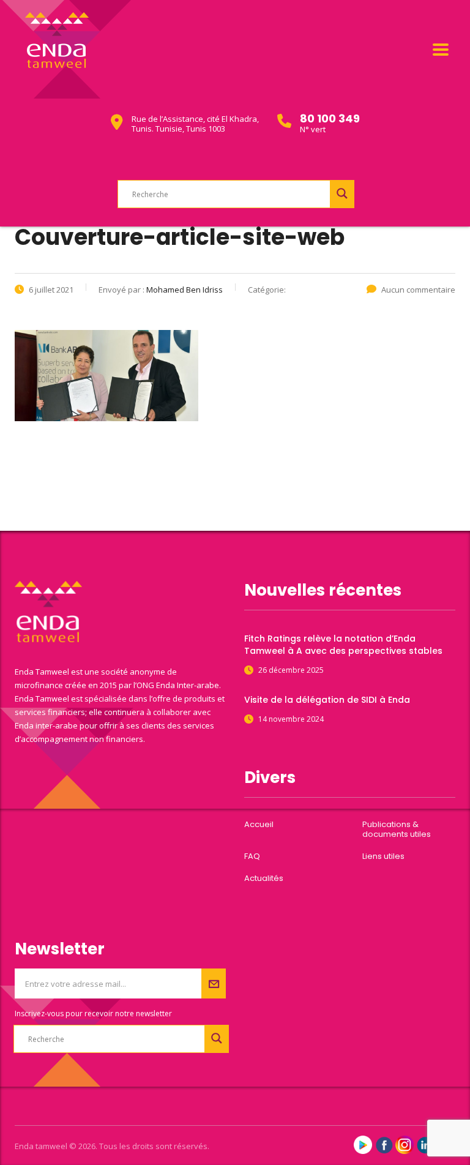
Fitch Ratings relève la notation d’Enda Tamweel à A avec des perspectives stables (343, 644)
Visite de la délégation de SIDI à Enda (327, 700)
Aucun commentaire (418, 289)
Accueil (259, 825)
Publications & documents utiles (396, 829)
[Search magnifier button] (342, 193)
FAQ (252, 856)
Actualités (263, 878)
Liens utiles (383, 856)
